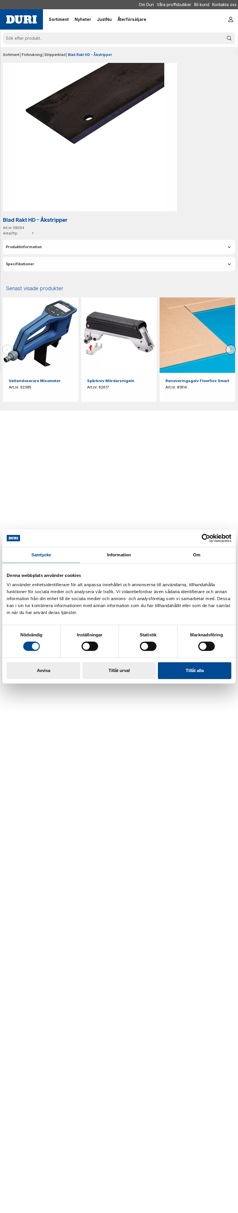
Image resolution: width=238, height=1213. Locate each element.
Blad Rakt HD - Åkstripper (90, 54)
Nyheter (83, 19)
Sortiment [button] (59, 19)
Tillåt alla (195, 670)
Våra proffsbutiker (174, 4)
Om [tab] (196, 554)
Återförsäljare (132, 19)
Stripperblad (55, 54)
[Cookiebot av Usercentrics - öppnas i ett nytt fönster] (206, 538)
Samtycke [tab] (41, 554)
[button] (119, 247)
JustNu (104, 19)
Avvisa (43, 670)
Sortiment (11, 54)
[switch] (90, 646)
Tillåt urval (119, 670)
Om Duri (146, 4)
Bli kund (201, 4)
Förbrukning (32, 54)
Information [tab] (119, 554)
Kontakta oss (224, 4)
